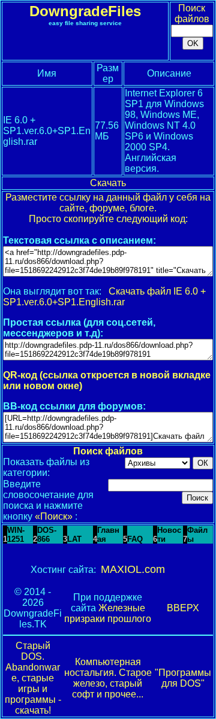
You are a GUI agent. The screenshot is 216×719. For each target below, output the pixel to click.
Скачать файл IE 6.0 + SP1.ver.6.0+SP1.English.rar (104, 296)
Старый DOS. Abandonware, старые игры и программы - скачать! (33, 678)
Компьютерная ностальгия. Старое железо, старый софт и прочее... (108, 678)
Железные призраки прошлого (107, 613)
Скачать (108, 183)
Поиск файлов (192, 13)
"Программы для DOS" (183, 678)
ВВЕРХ (183, 608)
